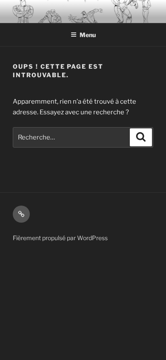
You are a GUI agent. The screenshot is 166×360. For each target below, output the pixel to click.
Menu (88, 34)
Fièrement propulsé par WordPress (60, 237)
